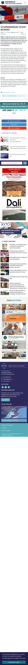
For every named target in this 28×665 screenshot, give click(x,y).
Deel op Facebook (15, 121)
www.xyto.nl (6, 381)
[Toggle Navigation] (25, 2)
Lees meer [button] (22, 658)
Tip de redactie (15, 128)
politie (3, 92)
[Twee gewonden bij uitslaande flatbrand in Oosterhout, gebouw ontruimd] (4, 266)
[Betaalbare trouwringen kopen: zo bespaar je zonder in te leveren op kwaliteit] (4, 246)
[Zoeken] (25, 163)
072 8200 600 (7, 377)
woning (8, 92)
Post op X (15, 124)
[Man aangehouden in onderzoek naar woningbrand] (4, 259)
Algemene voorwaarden (7, 425)
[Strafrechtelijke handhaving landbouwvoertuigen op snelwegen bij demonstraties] (4, 292)
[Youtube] (5, 387)
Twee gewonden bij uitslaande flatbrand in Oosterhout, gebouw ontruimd (18, 265)
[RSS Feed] (8, 387)
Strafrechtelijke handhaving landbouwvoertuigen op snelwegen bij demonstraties (18, 292)
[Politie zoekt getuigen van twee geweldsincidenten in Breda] (4, 272)
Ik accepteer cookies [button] (14, 662)
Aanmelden (5, 400)
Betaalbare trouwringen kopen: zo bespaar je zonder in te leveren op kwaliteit (18, 246)
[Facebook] (2, 387)
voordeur (12, 92)
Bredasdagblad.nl (10, 2)
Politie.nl (23, 34)
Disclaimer (4, 427)
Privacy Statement (6, 430)
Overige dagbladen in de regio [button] (10, 420)
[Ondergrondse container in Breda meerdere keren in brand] (4, 253)
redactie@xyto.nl (7, 379)
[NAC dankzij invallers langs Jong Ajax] (4, 279)
